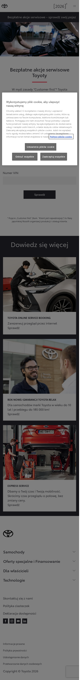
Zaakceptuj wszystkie (53, 156)
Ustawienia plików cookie (40, 146)
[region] (39, 129)
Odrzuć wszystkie (24, 156)
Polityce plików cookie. (61, 136)
